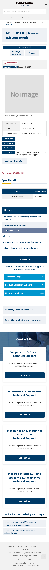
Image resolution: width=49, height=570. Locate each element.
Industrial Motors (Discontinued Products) (22, 248)
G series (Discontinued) (15, 225)
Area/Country (26, 559)
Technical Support (14, 276)
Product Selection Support (18, 284)
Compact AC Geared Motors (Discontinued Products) (22, 22)
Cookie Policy (24, 549)
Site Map (11, 546)
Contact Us (24, 375)
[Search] (44, 11)
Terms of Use (22, 546)
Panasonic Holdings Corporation (25, 556)
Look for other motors (14, 161)
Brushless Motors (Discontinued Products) (22, 242)
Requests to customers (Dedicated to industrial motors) (20, 531)
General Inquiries (14, 293)
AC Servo (6, 236)
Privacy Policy (34, 546)
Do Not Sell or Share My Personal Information (24, 552)
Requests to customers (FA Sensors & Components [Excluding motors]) (20, 523)
